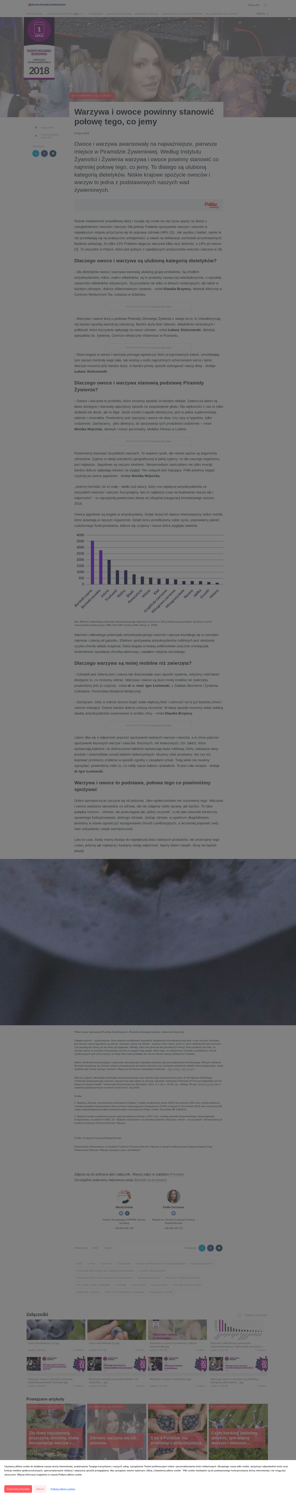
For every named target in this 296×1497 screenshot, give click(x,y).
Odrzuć (40, 1489)
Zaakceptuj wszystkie (18, 1489)
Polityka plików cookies (63, 1489)
